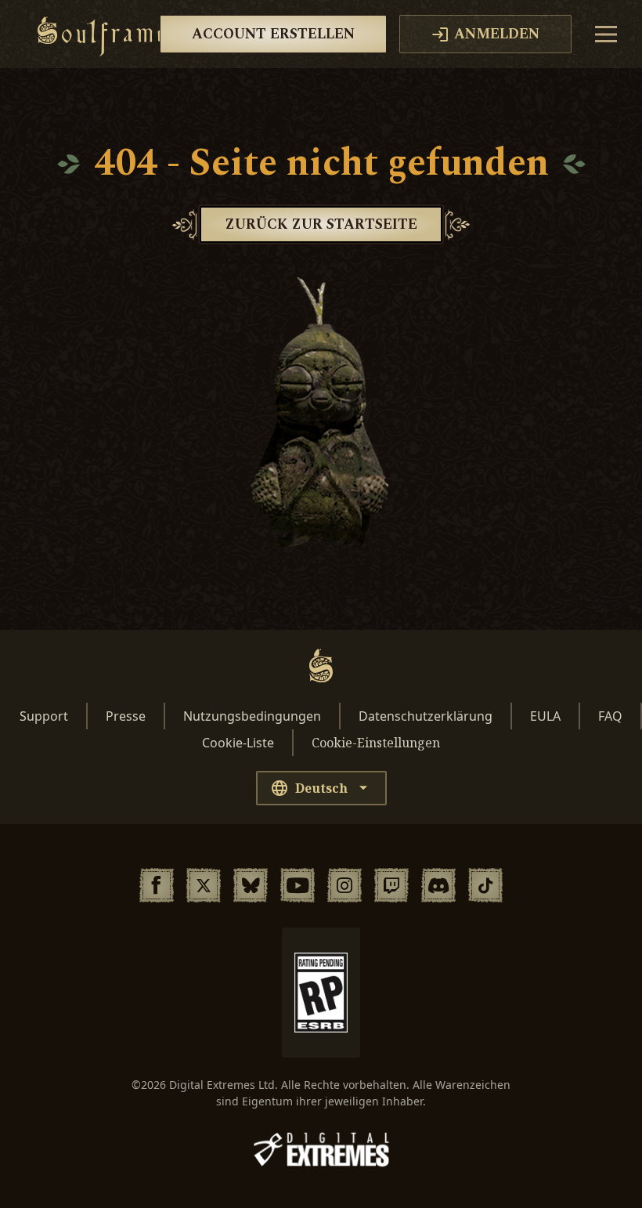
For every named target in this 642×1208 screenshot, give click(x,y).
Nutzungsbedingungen (252, 716)
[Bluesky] (250, 885)
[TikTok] (485, 885)
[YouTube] (297, 885)
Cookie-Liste (238, 742)
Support (44, 716)
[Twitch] (391, 885)
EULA (545, 716)
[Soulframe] (101, 34)
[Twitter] (203, 885)
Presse (126, 716)
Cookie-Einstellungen (376, 742)
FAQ (610, 716)
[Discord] (438, 885)
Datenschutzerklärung (425, 716)
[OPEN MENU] (606, 34)
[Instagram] (344, 885)
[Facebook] (156, 885)
